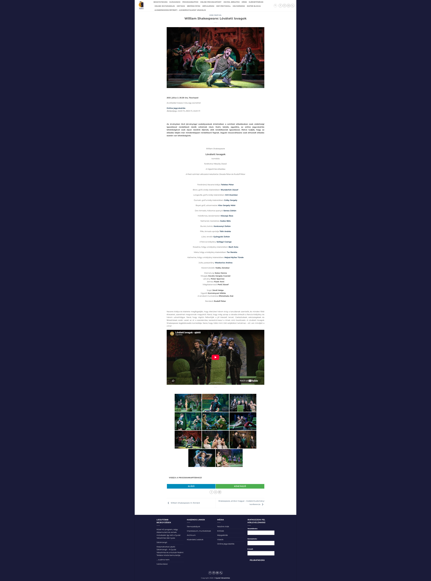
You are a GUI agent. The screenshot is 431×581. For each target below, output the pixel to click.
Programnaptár (190, 2)
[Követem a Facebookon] (280, 6)
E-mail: (250, 549)
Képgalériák (208, 6)
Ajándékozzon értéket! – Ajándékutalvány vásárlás (180, 10)
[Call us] (292, 6)
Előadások (174, 2)
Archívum (191, 535)
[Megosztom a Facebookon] (211, 492)
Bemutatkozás (160, 2)
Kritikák (181, 6)
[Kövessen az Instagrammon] (284, 6)
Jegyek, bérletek (231, 2)
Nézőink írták (193, 6)
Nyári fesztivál (215, 15)
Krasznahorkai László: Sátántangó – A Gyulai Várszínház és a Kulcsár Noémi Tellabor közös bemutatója (170, 551)
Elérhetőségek (256, 2)
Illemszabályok (193, 526)
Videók (220, 539)
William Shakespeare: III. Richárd (185, 503)
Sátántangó (162, 542)
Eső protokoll (223, 6)
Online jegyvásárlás (165, 6)
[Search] (275, 5)
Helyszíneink (239, 6)
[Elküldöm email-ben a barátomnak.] (215, 492)
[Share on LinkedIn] (219, 492)
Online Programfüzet (210, 2)
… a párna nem (163, 560)
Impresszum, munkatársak (199, 531)
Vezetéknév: (252, 529)
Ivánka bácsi (162, 564)
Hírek (244, 2)
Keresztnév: (252, 539)
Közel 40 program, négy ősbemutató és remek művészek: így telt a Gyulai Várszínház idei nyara (168, 533)
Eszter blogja (254, 6)
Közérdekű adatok (195, 539)
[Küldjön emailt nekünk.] (288, 6)
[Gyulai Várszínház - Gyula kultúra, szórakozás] (143, 5)
